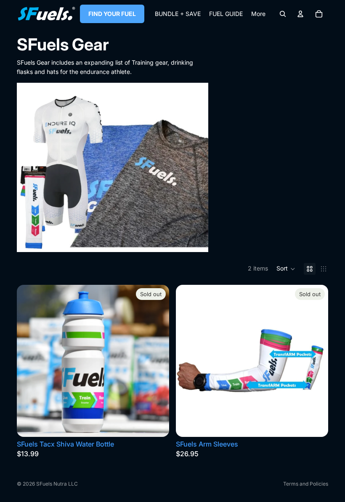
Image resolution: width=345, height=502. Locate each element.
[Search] (282, 14)
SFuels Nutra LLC (57, 484)
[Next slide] (156, 361)
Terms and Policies (305, 484)
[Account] (300, 14)
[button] (285, 269)
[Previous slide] (29, 361)
